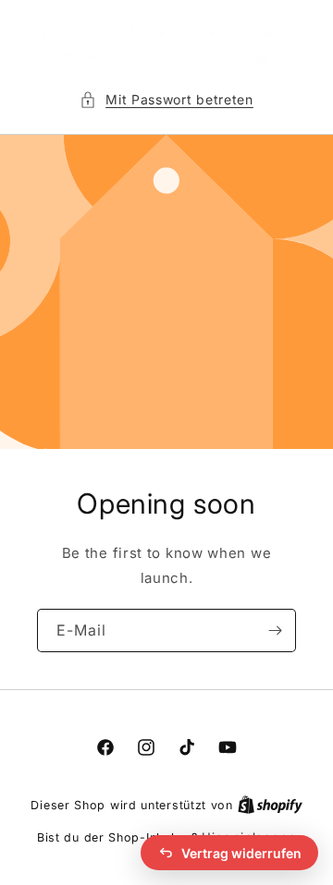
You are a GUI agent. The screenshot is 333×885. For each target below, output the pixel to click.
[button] (166, 99)
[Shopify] (270, 804)
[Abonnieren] (274, 630)
